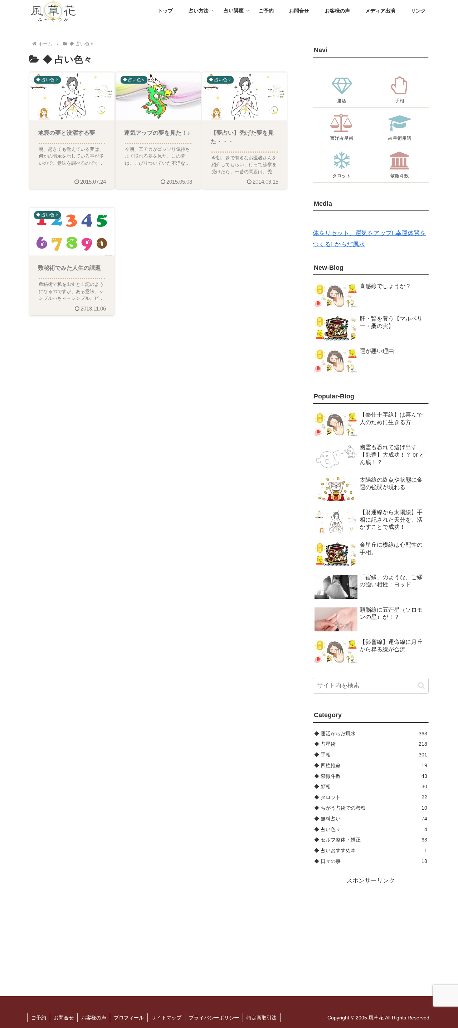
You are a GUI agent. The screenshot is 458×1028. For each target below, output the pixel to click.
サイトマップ (166, 1017)
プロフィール (129, 1017)
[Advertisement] (371, 930)
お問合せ (64, 1017)
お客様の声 (93, 1017)
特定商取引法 (262, 1017)
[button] (421, 685)
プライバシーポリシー (214, 1017)
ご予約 (38, 1017)
